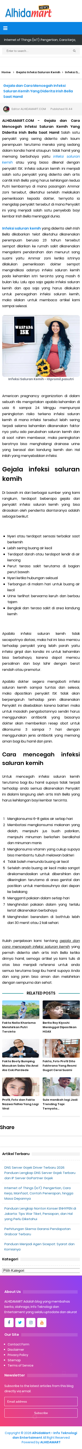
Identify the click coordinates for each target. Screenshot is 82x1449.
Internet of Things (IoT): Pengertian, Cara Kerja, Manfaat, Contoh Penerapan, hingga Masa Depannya (38, 1193)
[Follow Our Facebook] (9, 1322)
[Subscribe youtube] (41, 1322)
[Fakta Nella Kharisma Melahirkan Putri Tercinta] (20, 1009)
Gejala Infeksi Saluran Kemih (38, 72)
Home (6, 72)
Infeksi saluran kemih (21, 228)
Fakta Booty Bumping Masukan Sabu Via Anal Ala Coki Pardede (20, 1065)
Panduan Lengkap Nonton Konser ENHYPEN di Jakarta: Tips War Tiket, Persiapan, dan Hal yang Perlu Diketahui (40, 1213)
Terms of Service (20, 1365)
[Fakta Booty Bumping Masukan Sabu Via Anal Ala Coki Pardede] (20, 1048)
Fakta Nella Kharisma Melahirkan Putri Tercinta (19, 1027)
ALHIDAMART (50, 1442)
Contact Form (18, 1344)
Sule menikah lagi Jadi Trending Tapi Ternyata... (60, 1104)
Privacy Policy (18, 1355)
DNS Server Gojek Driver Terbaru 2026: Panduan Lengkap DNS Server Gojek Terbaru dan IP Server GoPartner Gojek (39, 1172)
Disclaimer (16, 1349)
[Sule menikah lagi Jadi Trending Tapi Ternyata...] (61, 1086)
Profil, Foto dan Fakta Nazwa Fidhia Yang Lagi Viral (20, 1104)
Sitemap (14, 1360)
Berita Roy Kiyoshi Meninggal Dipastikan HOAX (60, 1027)
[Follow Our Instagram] (30, 1322)
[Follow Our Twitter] (19, 1322)
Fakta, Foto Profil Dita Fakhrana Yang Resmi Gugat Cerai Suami (59, 1065)
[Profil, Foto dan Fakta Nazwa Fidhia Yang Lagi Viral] (20, 1086)
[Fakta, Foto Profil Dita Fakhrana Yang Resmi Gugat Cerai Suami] (61, 1048)
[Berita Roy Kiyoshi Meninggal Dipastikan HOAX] (61, 1009)
